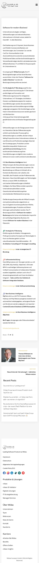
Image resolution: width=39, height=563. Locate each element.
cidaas (5, 484)
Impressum (6, 457)
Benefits (6, 542)
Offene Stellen (8, 545)
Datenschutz (7, 461)
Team (5, 513)
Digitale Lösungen (9, 491)
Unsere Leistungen (9, 249)
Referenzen (7, 516)
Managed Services (9, 498)
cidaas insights (8, 549)
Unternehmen (8, 509)
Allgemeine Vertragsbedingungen (14, 464)
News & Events (8, 520)
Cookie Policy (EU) (9, 468)
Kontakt (5, 523)
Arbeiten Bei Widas (9, 538)
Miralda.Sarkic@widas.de (11, 328)
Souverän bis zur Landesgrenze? (14, 386)
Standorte (6, 527)
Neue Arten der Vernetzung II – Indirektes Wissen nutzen (21, 373)
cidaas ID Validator (9, 487)
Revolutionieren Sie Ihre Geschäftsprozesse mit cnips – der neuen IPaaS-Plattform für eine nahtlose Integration (19, 406)
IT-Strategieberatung (10, 494)
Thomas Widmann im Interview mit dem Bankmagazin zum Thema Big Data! (26, 357)
